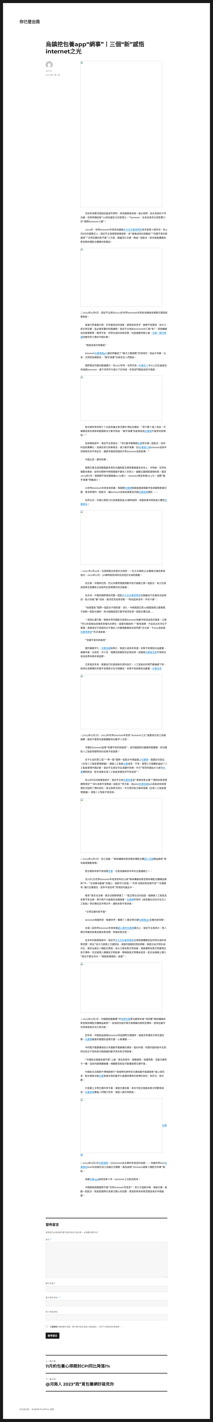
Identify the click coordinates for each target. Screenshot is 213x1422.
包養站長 (157, 668)
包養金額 (106, 648)
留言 (49, 1239)
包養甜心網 (145, 447)
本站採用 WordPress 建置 (43, 1409)
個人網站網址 (52, 1312)
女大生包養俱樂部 (132, 229)
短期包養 (125, 1019)
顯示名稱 (51, 1283)
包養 (140, 443)
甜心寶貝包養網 (126, 928)
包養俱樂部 (86, 631)
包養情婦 (103, 1162)
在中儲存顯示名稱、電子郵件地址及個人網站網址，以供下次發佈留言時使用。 (85, 1326)
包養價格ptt (101, 353)
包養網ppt (144, 919)
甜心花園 (148, 858)
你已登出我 (30, 21)
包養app (94, 1179)
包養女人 (143, 365)
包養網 (148, 431)
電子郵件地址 (53, 1297)
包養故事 (143, 492)
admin (49, 71)
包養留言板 (151, 652)
